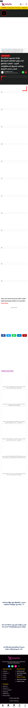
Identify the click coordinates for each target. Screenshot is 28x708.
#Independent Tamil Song (14, 7)
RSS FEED (16, 700)
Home (3, 706)
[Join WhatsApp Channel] (21, 4)
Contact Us (5, 688)
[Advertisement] (14, 31)
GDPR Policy (6, 693)
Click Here (4, 303)
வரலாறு (4, 679)
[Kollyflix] (7, 4)
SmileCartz (19, 675)
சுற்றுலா (4, 675)
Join (25, 706)
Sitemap (11, 700)
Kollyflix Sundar (9, 71)
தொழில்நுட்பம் (6, 673)
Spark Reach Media (21, 673)
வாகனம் (5, 677)
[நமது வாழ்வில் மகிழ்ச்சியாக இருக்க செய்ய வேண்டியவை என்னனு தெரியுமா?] (4, 13)
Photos (14, 706)
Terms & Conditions (7, 689)
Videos (19, 706)
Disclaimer (5, 691)
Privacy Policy (6, 695)
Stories (8, 706)
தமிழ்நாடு (5, 671)
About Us (5, 686)
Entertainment (9, 49)
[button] (23, 4)
